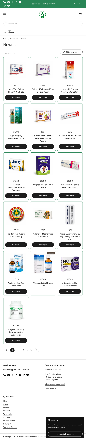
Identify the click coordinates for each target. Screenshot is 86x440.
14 (31, 350)
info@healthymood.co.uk (55, 384)
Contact (6, 411)
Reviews (6, 407)
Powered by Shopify (38, 436)
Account (6, 417)
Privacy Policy (9, 420)
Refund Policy (8, 424)
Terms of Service (10, 427)
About (5, 404)
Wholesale (7, 414)
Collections (14, 39)
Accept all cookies (65, 434)
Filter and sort (72, 52)
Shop (5, 401)
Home (5, 39)
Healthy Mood (24, 436)
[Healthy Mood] (42, 14)
